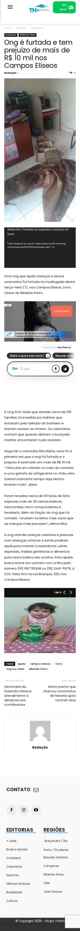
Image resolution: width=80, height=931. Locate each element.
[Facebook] (11, 810)
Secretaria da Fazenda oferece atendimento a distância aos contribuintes (18, 695)
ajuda (21, 663)
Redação (10, 73)
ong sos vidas (15, 669)
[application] (40, 247)
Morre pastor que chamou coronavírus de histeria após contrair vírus (59, 693)
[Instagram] (24, 810)
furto (58, 663)
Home (8, 28)
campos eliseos (40, 663)
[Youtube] (36, 810)
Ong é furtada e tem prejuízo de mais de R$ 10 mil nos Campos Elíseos (38, 53)
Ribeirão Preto (27, 34)
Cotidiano (37, 28)
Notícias (21, 28)
